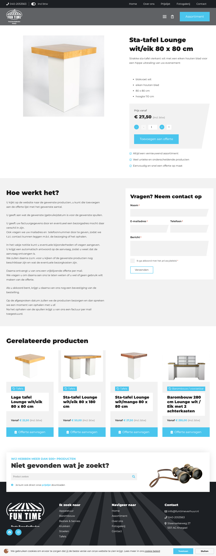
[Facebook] (9, 532)
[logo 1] (14, 17)
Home (116, 510)
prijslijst (46, 485)
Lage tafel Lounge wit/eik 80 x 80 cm (26, 402)
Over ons (117, 521)
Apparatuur (66, 510)
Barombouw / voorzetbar (188, 388)
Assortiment (119, 515)
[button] (165, 17)
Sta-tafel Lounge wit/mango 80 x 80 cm (132, 402)
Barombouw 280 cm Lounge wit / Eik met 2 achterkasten (184, 404)
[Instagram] (18, 532)
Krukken (64, 526)
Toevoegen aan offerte (156, 139)
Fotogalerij (118, 526)
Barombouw (67, 515)
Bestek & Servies (69, 521)
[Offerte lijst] (172, 17)
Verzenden (142, 269)
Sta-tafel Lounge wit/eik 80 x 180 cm (80, 402)
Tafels (19, 388)
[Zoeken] (133, 476)
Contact (117, 531)
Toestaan (183, 551)
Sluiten (204, 551)
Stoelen (64, 531)
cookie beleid (152, 551)
